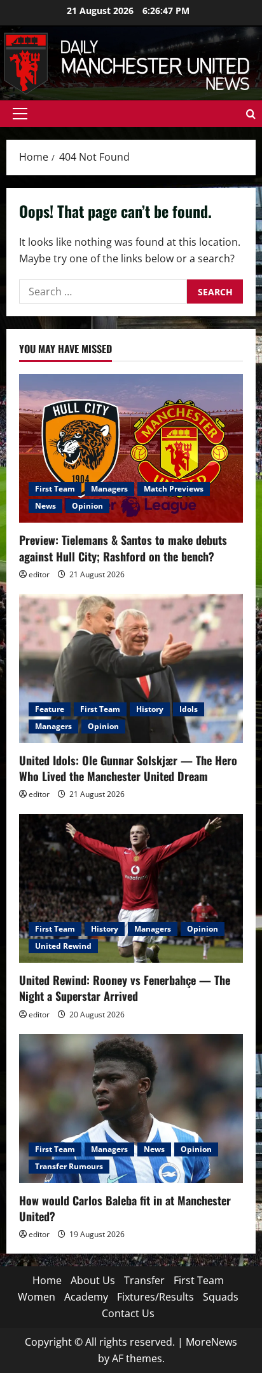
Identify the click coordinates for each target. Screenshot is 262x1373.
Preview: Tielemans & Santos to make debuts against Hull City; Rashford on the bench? (123, 548)
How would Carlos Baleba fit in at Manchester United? (125, 1208)
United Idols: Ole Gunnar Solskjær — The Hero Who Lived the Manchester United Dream (128, 768)
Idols (188, 709)
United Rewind (63, 946)
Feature (49, 709)
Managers (109, 488)
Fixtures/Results (155, 1297)
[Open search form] (251, 114)
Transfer (144, 1280)
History (149, 709)
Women (36, 1297)
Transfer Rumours (69, 1166)
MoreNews (211, 1342)
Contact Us (128, 1313)
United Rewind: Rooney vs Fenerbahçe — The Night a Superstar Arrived (124, 988)
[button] (20, 113)
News (45, 505)
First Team (55, 488)
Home (47, 1280)
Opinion (87, 505)
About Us (93, 1280)
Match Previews (173, 488)
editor (39, 574)
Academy (86, 1297)
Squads (220, 1297)
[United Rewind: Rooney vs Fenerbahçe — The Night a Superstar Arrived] (131, 888)
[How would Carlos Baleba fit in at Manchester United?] (131, 1108)
